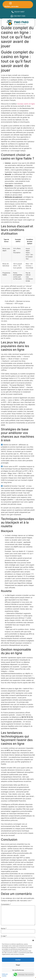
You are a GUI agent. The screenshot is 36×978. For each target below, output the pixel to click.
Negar (18, 965)
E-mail (4, 936)
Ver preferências (18, 970)
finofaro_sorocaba (11, 6)
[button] (33, 940)
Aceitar (18, 960)
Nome (4, 928)
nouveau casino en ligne (26, 104)
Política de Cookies (5, 974)
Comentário (6, 904)
